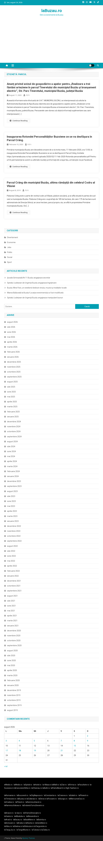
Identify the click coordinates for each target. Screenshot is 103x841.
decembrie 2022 (14, 526)
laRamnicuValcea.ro (12, 805)
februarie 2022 (13, 571)
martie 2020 (12, 675)
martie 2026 (12, 347)
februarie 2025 (13, 412)
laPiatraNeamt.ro (58, 788)
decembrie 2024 (14, 421)
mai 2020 (11, 665)
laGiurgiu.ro (63, 799)
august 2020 (12, 650)
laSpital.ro (28, 785)
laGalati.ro (73, 795)
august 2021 (12, 596)
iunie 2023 (11, 501)
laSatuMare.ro (41, 823)
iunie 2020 (11, 660)
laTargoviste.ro (40, 826)
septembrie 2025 (14, 377)
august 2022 (12, 546)
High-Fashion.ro (72, 788)
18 (20, 750)
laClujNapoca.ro (36, 795)
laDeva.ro (42, 799)
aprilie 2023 (12, 511)
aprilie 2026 (12, 342)
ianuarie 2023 (13, 521)
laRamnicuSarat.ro (33, 802)
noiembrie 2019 (13, 695)
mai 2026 (11, 337)
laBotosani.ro (9, 823)
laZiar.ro (63, 785)
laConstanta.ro (50, 795)
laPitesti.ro (19, 802)
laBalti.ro (46, 788)
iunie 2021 (11, 606)
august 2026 (12, 322)
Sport (9, 262)
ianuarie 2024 (13, 476)
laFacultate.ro (83, 785)
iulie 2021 (11, 601)
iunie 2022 (11, 556)
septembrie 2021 (14, 591)
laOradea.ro (9, 802)
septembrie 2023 (14, 486)
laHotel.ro (37, 785)
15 (75, 746)
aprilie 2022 (12, 566)
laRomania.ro (9, 795)
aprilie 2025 (12, 402)
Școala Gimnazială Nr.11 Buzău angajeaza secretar (28, 278)
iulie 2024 (11, 446)
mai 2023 (11, 506)
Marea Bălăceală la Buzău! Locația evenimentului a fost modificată (35, 293)
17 (7, 750)
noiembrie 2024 (13, 426)
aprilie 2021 (12, 616)
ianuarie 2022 (13, 576)
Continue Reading (19, 121)
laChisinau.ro (36, 788)
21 (62, 750)
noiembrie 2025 (13, 367)
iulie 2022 (11, 551)
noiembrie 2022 (13, 531)
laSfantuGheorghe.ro (32, 813)
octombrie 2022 (14, 536)
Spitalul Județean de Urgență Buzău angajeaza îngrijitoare (31, 283)
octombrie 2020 (14, 640)
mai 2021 (11, 611)
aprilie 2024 (12, 461)
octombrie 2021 (14, 586)
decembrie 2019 (14, 690)
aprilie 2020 (12, 670)
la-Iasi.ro (18, 813)
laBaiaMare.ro (29, 820)
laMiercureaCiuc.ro (76, 799)
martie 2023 (12, 516)
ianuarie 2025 (13, 417)
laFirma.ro (72, 785)
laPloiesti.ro (83, 795)
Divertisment (12, 237)
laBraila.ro (20, 823)
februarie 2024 (13, 471)
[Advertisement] (51, 42)
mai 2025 (11, 397)
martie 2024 (12, 466)
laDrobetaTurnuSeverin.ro (33, 805)
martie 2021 (12, 621)
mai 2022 (11, 561)
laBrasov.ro (9, 813)
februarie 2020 (13, 680)
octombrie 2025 (14, 372)
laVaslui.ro (9, 816)
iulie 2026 (11, 327)
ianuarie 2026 (13, 357)
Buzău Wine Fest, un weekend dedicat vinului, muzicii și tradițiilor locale (37, 288)
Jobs (9, 247)
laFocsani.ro (52, 799)
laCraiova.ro (63, 795)
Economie (11, 242)
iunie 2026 (11, 332)
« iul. (6, 766)
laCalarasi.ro (32, 799)
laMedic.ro (18, 785)
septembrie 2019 (14, 705)
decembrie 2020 (14, 631)
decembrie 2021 (14, 581)
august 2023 (12, 491)
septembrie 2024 (14, 436)
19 (35, 750)
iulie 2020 (11, 655)
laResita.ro (29, 823)
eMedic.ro (8, 785)
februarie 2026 (13, 352)
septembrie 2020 (14, 645)
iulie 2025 (11, 387)
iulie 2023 (11, 496)
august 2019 (12, 710)
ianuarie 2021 (13, 626)
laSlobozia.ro (28, 826)
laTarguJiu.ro (10, 830)
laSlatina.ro (17, 826)
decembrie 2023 (14, 481)
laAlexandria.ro (32, 816)
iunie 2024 (11, 451)
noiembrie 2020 (13, 635)
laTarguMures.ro (23, 830)
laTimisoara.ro (10, 799)
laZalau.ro (45, 830)
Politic (9, 252)
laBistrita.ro (41, 820)
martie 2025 (12, 407)
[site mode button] (91, 65)
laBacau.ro (17, 820)
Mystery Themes (28, 838)
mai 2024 (11, 456)
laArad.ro (8, 820)
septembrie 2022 (14, 541)
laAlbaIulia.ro (19, 816)
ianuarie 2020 (13, 685)
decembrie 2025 (14, 362)
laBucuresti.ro (22, 795)
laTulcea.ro (36, 830)
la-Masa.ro (47, 785)
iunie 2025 (11, 392)
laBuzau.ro (51, 10)
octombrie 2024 (14, 431)
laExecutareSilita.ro (22, 788)
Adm (28, 95)
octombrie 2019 (14, 700)
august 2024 (12, 441)
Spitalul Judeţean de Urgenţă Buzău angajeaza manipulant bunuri (35, 298)
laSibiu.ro (8, 826)
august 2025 (12, 382)
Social (9, 257)
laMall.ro (55, 785)
